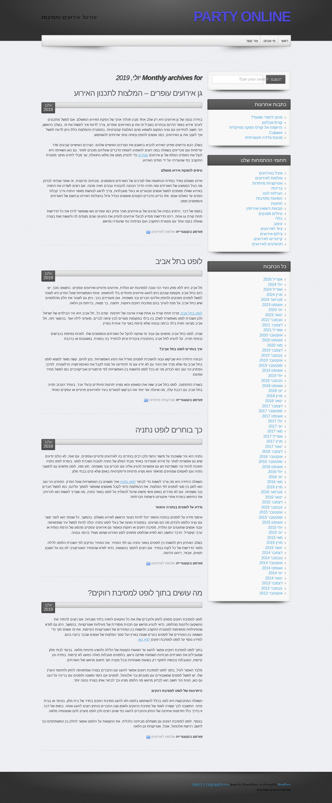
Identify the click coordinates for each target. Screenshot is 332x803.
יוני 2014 (275, 573)
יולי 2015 (275, 527)
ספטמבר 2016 (270, 461)
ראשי (284, 41)
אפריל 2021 (272, 330)
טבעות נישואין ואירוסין (264, 208)
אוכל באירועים (270, 173)
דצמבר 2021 (272, 325)
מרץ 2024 (274, 294)
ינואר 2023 (273, 315)
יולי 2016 (275, 471)
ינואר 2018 (273, 401)
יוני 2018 (275, 390)
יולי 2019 (275, 375)
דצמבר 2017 (272, 406)
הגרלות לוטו (272, 193)
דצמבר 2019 (272, 350)
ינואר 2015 (273, 547)
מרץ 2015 (274, 542)
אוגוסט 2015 (272, 522)
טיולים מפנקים (270, 213)
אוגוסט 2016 (272, 466)
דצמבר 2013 (272, 583)
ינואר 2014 (273, 578)
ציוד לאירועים (271, 228)
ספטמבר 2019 (270, 365)
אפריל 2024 (272, 289)
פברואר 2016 (271, 492)
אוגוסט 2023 (272, 304)
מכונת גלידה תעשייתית (263, 137)
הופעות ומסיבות (269, 198)
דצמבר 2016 (272, 451)
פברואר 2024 (271, 299)
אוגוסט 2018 (272, 385)
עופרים (143, 155)
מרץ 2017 (274, 441)
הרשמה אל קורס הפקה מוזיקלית (255, 127)
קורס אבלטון (272, 122)
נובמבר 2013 (271, 588)
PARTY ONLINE (241, 17)
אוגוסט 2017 (272, 416)
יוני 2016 (275, 477)
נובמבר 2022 (271, 320)
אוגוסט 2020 (272, 340)
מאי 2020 (274, 345)
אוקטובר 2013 (270, 593)
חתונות (276, 203)
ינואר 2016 (273, 497)
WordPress (284, 784)
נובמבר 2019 (271, 355)
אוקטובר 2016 (270, 456)
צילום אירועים (271, 234)
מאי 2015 (274, 537)
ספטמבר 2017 (270, 411)
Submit (276, 79)
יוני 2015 (275, 532)
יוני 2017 (275, 426)
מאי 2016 (274, 482)
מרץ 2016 (274, 487)
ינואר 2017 (273, 446)
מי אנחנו (269, 41)
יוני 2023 (275, 309)
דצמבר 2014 (272, 552)
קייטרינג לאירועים (268, 239)
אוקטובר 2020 (270, 335)
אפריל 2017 (272, 436)
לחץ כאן (144, 640)
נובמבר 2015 (271, 507)
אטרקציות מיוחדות (162, 400)
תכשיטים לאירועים (267, 244)
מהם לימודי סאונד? (266, 117)
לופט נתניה (128, 482)
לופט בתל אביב (178, 261)
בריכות (276, 188)
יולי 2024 (275, 284)
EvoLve (225, 784)
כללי (278, 218)
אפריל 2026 (272, 279)
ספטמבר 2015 (270, 517)
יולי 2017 (275, 421)
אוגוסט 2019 (272, 370)
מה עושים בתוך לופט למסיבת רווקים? (145, 593)
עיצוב (278, 223)
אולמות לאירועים (163, 232)
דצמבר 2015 (272, 502)
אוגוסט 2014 (272, 568)
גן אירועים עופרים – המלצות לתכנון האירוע (138, 93)
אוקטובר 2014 (270, 563)
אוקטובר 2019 (270, 360)
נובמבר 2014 (271, 558)
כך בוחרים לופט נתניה (168, 430)
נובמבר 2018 (271, 380)
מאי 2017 (274, 431)
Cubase (275, 132)
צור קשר (252, 41)
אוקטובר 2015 (270, 512)
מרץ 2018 (274, 396)
